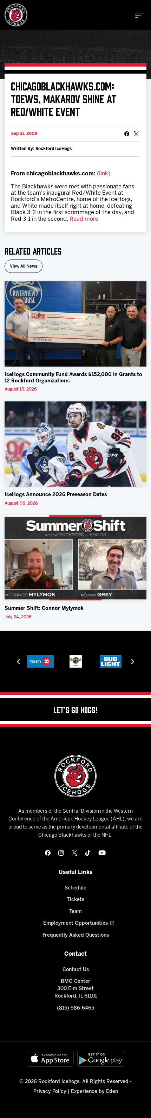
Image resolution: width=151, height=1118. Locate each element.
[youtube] (102, 853)
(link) (103, 173)
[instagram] (61, 853)
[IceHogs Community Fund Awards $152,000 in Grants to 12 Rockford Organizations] (75, 324)
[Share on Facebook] (127, 134)
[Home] (16, 15)
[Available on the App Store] (50, 1059)
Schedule (75, 888)
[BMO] (40, 661)
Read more (84, 219)
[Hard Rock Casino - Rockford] (76, 661)
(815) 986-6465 (75, 1008)
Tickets (75, 900)
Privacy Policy (49, 1091)
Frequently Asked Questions (75, 935)
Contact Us (76, 970)
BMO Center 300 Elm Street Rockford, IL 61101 (75, 989)
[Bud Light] (111, 661)
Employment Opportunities (75, 923)
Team (75, 912)
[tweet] (136, 134)
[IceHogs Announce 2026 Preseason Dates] (75, 444)
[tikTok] (88, 853)
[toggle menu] (139, 15)
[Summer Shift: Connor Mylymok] (75, 558)
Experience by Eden (94, 1091)
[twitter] (74, 853)
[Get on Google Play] (100, 1059)
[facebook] (48, 853)
